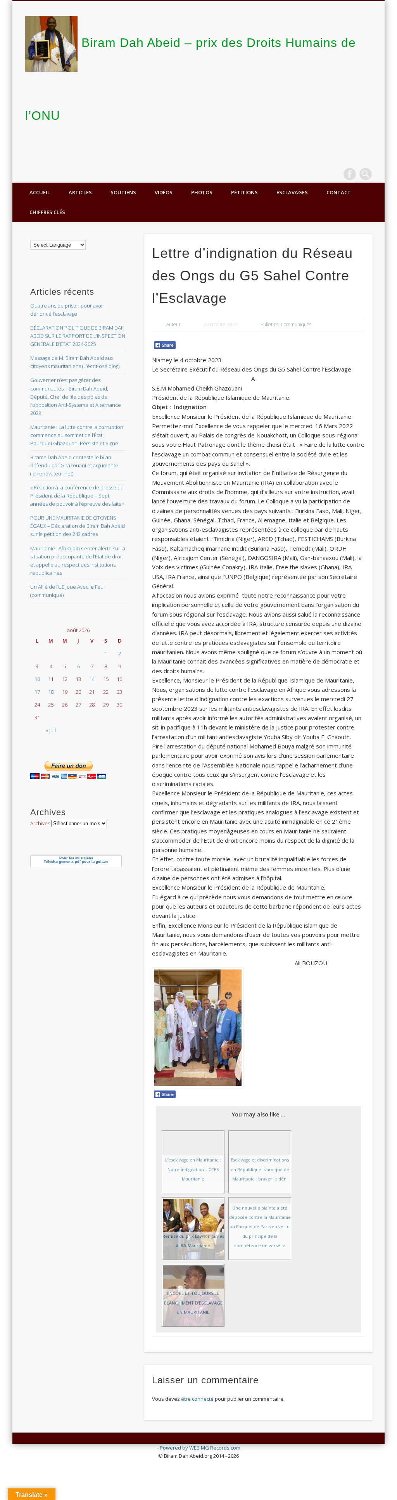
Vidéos (164, 192)
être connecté (197, 1398)
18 (51, 691)
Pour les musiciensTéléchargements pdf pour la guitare (76, 860)
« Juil (51, 730)
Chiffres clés (47, 212)
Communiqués (296, 324)
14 (92, 679)
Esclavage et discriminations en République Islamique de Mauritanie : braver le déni (260, 1169)
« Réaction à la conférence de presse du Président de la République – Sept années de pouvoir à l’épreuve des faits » (77, 495)
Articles (80, 192)
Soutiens (123, 192)
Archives (40, 823)
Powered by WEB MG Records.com (200, 1447)
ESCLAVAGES (292, 192)
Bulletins (269, 324)
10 (37, 679)
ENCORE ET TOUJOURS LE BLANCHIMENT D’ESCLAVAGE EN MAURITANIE (193, 1302)
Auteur (173, 324)
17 (37, 691)
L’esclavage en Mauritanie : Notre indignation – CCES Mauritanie (193, 1169)
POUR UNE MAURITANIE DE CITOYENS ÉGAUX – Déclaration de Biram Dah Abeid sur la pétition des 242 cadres (77, 525)
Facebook (349, 174)
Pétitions (244, 192)
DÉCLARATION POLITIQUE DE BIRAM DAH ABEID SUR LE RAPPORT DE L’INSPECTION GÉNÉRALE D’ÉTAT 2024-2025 (77, 335)
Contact (338, 192)
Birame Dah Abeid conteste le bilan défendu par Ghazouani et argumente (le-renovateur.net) (74, 465)
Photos (201, 192)
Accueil (39, 192)
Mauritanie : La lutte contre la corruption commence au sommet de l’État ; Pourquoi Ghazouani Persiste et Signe (76, 435)
